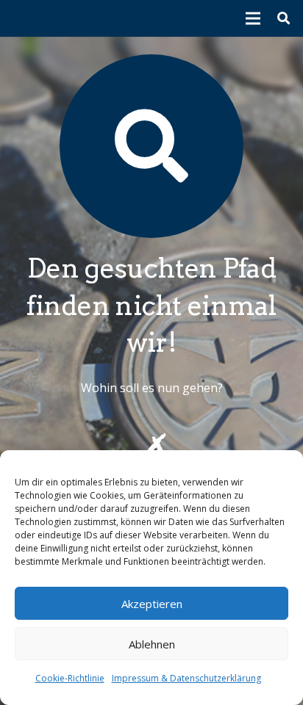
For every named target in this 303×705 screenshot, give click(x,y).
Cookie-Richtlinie (69, 678)
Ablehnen (152, 644)
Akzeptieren (151, 603)
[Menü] (254, 18)
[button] (283, 18)
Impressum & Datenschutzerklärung (186, 678)
